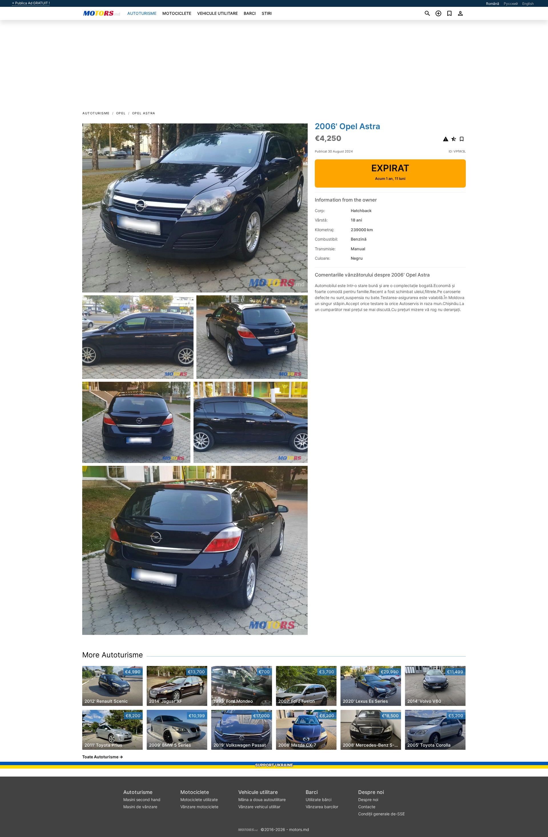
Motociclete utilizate (199, 799)
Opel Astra (143, 113)
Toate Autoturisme (100, 756)
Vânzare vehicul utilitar (259, 806)
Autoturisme (141, 13)
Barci (250, 13)
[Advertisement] (274, 67)
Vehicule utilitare (217, 13)
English (528, 3)
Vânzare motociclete (199, 806)
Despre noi (371, 792)
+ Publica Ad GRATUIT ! (31, 3)
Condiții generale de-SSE (381, 813)
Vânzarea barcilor (322, 806)
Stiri (267, 13)
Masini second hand (141, 799)
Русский (511, 3)
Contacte (366, 806)
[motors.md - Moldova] (248, 828)
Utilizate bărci (318, 799)
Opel (121, 113)
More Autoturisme (112, 655)
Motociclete (176, 13)
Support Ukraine (274, 765)
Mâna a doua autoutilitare (262, 799)
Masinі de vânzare (140, 806)
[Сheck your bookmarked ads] (449, 13)
